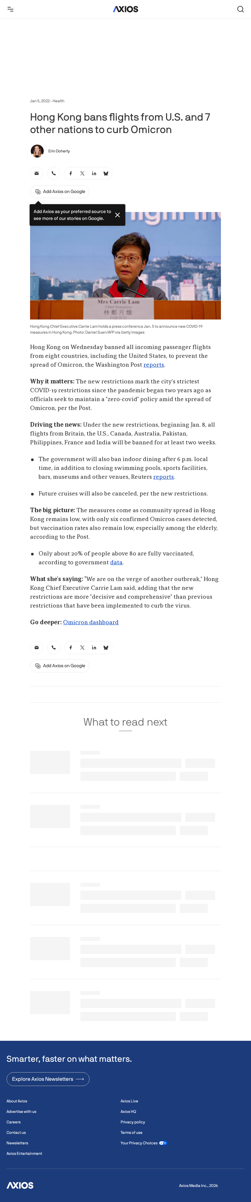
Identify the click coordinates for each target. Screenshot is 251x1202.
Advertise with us (21, 1112)
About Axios (17, 1101)
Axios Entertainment (24, 1153)
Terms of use (131, 1132)
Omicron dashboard (91, 623)
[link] (36, 173)
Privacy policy (133, 1122)
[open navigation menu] (10, 9)
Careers (14, 1122)
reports (153, 365)
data (116, 563)
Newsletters (17, 1143)
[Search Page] (240, 9)
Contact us (16, 1132)
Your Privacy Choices (139, 1143)
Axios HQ (128, 1112)
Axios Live (129, 1101)
